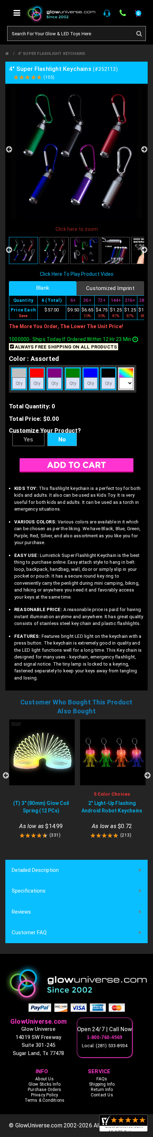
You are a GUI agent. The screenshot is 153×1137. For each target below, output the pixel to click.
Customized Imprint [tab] (110, 288)
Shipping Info (102, 1084)
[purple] (55, 372)
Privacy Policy (44, 1094)
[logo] (76, 983)
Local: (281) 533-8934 (104, 1045)
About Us (44, 1078)
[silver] (19, 372)
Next (144, 149)
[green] (73, 372)
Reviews (21, 912)
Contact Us (102, 1094)
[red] (37, 372)
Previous (8, 149)
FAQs (101, 1078)
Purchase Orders (44, 1089)
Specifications (29, 891)
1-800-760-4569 (104, 1037)
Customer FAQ (29, 932)
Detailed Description (35, 870)
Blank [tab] (42, 288)
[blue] (90, 372)
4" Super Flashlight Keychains (51, 53)
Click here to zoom (77, 229)
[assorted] (126, 372)
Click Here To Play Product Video (77, 274)
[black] (108, 372)
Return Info (102, 1089)
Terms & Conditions (45, 1100)
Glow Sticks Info (44, 1084)
